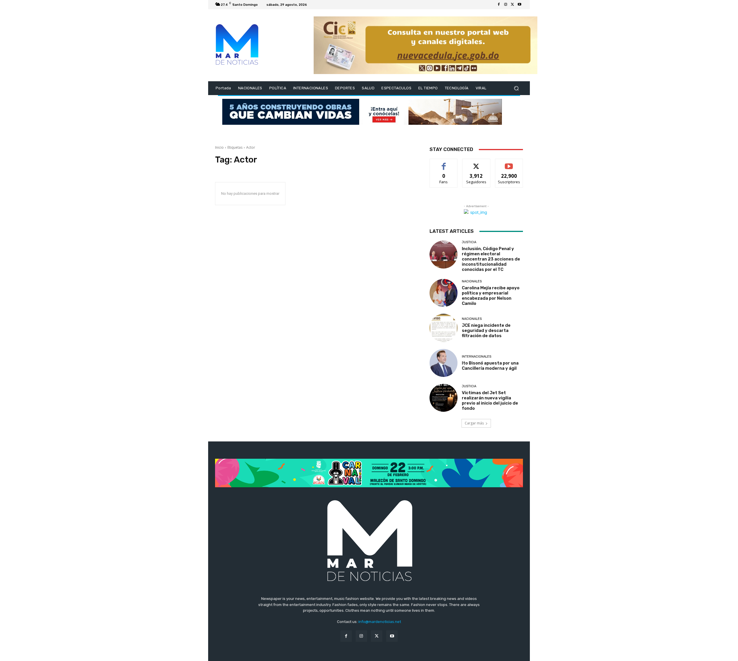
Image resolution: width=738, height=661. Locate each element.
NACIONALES (472, 281)
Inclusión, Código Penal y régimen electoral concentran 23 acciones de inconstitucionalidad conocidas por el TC (491, 259)
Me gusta (444, 163)
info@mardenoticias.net (379, 622)
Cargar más (474, 423)
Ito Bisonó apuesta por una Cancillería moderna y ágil (490, 365)
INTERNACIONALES (476, 356)
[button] (516, 88)
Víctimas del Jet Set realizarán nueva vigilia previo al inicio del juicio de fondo (490, 400)
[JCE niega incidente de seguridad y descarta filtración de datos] (444, 328)
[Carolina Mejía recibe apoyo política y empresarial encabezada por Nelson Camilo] (444, 293)
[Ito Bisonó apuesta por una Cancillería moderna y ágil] (444, 363)
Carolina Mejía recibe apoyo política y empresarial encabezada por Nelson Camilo (490, 295)
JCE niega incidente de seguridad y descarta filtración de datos (486, 330)
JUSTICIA (469, 242)
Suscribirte (509, 163)
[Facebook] (498, 4)
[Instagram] (505, 4)
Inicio (219, 147)
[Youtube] (519, 4)
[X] (512, 4)
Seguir (476, 163)
